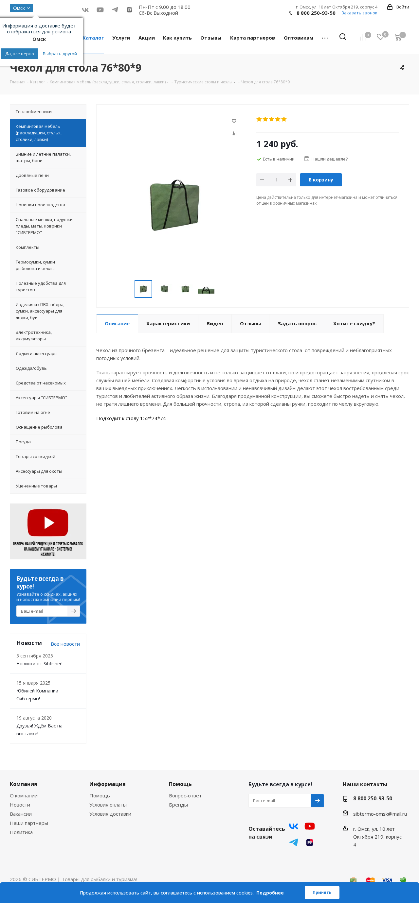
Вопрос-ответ (185, 795)
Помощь (99, 795)
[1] (259, 119)
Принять (322, 892)
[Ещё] (325, 37)
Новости (20, 804)
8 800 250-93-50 (316, 12)
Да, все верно (19, 54)
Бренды (178, 804)
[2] (266, 119)
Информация (107, 784)
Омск (19, 8)
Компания (23, 784)
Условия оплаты (108, 804)
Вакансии (21, 813)
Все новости (65, 643)
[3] (272, 119)
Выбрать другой (60, 54)
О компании (24, 795)
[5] (284, 119)
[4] (278, 119)
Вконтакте (85, 9)
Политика (21, 832)
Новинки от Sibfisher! (39, 663)
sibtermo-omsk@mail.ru (380, 813)
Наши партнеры (29, 823)
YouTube (100, 9)
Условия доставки (110, 813)
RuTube (129, 9)
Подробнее (270, 893)
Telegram (293, 842)
